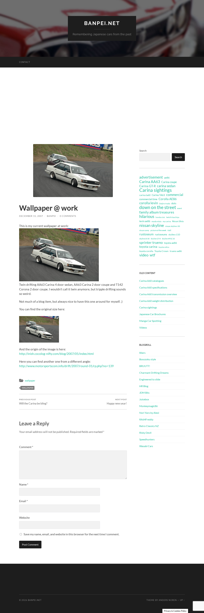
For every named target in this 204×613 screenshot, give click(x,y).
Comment (26, 447)
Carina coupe (169, 182)
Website (24, 517)
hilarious (146, 216)
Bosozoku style (147, 359)
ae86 (167, 177)
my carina (167, 221)
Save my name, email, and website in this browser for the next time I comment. (71, 534)
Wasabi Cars (146, 446)
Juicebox (144, 399)
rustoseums (161, 234)
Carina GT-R (147, 186)
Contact (24, 62)
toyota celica (164, 247)
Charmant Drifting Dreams (154, 372)
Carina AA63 (149, 181)
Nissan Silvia (178, 221)
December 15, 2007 (31, 216)
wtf (152, 255)
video (143, 255)
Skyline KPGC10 (168, 239)
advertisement (151, 177)
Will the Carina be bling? (33, 401)
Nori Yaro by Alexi (149, 412)
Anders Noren (168, 600)
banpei (51, 216)
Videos (143, 327)
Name (23, 484)
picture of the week (158, 230)
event (179, 208)
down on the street (157, 207)
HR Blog (143, 386)
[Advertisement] (102, 105)
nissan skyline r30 (172, 226)
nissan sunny (144, 230)
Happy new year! (117, 401)
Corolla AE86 (168, 199)
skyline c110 (174, 234)
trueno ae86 (176, 251)
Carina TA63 (158, 195)
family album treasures (156, 212)
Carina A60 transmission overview (158, 294)
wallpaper (30, 380)
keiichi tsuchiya (172, 217)
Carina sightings (155, 190)
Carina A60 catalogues (151, 280)
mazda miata (156, 221)
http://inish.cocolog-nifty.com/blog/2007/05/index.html (56, 353)
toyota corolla (146, 251)
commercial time (148, 199)
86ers (142, 352)
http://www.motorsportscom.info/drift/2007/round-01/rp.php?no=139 (66, 366)
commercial (174, 195)
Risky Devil (145, 432)
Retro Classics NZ (149, 425)
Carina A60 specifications (153, 287)
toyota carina (148, 246)
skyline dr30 (144, 238)
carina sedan (166, 186)
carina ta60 (144, 195)
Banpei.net (102, 23)
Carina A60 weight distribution (156, 300)
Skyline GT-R (156, 239)
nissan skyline (151, 225)
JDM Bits (144, 392)
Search (143, 150)
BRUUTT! (144, 365)
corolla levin (148, 203)
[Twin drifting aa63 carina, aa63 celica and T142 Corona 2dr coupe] (39, 341)
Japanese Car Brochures (152, 314)
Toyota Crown (161, 251)
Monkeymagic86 (148, 405)
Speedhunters (147, 439)
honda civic (160, 217)
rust (169, 230)
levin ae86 (144, 221)
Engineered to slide (149, 379)
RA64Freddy (146, 419)
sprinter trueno (151, 242)
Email (23, 501)
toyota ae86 (170, 242)
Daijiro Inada (164, 203)
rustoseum (146, 234)
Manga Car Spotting (150, 320)
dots (173, 203)
